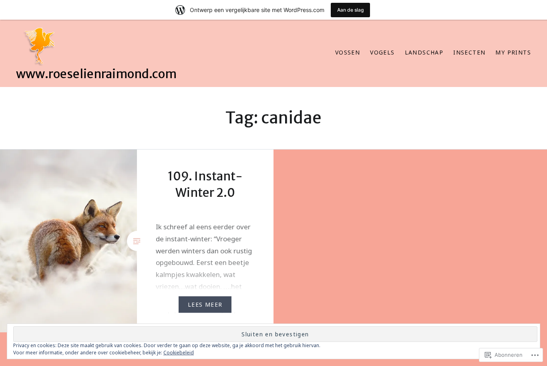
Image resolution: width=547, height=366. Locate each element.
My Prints (513, 52)
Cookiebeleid (178, 352)
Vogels (382, 52)
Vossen (347, 52)
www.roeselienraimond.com (96, 73)
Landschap (424, 52)
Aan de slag (350, 10)
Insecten (469, 52)
